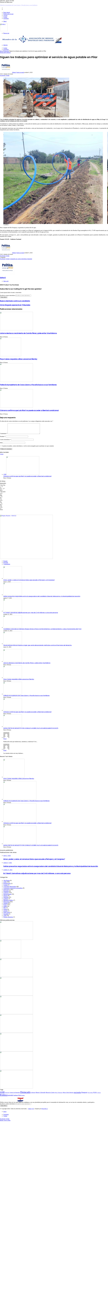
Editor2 (14, 72)
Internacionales (7, 894)
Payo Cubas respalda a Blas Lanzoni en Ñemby (18, 359)
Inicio (5, 45)
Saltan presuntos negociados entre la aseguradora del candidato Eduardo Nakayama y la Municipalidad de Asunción (41, 596)
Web (1, 442)
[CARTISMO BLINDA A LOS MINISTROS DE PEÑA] (16, 1088)
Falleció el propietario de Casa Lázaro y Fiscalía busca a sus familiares (28, 385)
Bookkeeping (7, 883)
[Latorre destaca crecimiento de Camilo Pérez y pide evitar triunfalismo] (16, 330)
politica (5, 906)
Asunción (7, 1092)
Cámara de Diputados (15, 1092)
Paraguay (84, 1092)
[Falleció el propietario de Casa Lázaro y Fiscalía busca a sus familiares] (16, 381)
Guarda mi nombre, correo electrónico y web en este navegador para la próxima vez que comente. (28, 446)
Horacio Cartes (50, 1092)
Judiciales (6, 897)
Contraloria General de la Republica (13, 888)
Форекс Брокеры (8, 917)
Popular (5, 561)
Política (4, 1095)
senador (5, 911)
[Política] (4, 30)
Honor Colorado (40, 1092)
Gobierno (8, 52)
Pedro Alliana (90, 1092)
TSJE (4, 915)
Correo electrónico (5, 439)
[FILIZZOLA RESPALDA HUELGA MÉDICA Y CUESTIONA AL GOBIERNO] (16, 1051)
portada (10, 1095)
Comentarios (6, 564)
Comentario (3, 433)
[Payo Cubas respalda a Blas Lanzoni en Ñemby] (10, 355)
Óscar (4, 738)
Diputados (6, 891)
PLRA (5, 904)
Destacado (6, 51)
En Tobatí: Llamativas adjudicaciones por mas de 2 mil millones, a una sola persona (30, 613)
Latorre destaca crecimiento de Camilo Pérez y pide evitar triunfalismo (28, 333)
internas (5, 895)
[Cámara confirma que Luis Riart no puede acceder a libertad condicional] (16, 407)
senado (5, 909)
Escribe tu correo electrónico (7, 295)
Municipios (6, 901)
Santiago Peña (17, 1095)
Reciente (5, 562)
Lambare (5, 898)
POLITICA (44, 1108)
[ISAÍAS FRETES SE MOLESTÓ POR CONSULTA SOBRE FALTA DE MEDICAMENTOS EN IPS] (12, 726)
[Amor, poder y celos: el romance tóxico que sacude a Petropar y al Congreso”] (12, 578)
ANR (4, 882)
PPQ (4, 908)
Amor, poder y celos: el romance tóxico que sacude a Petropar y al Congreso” (29, 580)
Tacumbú (5, 914)
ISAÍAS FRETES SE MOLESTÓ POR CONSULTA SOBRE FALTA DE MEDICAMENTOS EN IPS (30, 728)
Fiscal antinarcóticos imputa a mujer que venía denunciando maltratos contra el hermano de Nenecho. (37, 645)
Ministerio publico (8, 900)
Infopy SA (31, 1108)
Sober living (6, 912)
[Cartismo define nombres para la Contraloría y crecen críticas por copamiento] (16, 1069)
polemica (99, 1092)
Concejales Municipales (9, 886)
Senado (23, 1095)
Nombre (2, 436)
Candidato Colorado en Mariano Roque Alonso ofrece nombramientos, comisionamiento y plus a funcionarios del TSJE (42, 629)
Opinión (5, 903)
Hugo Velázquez (59, 1092)
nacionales (77, 1092)
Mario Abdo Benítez (68, 1092)
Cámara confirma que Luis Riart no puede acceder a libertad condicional (19, 5)
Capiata (5, 885)
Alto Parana (6, 880)
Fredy (4, 750)
